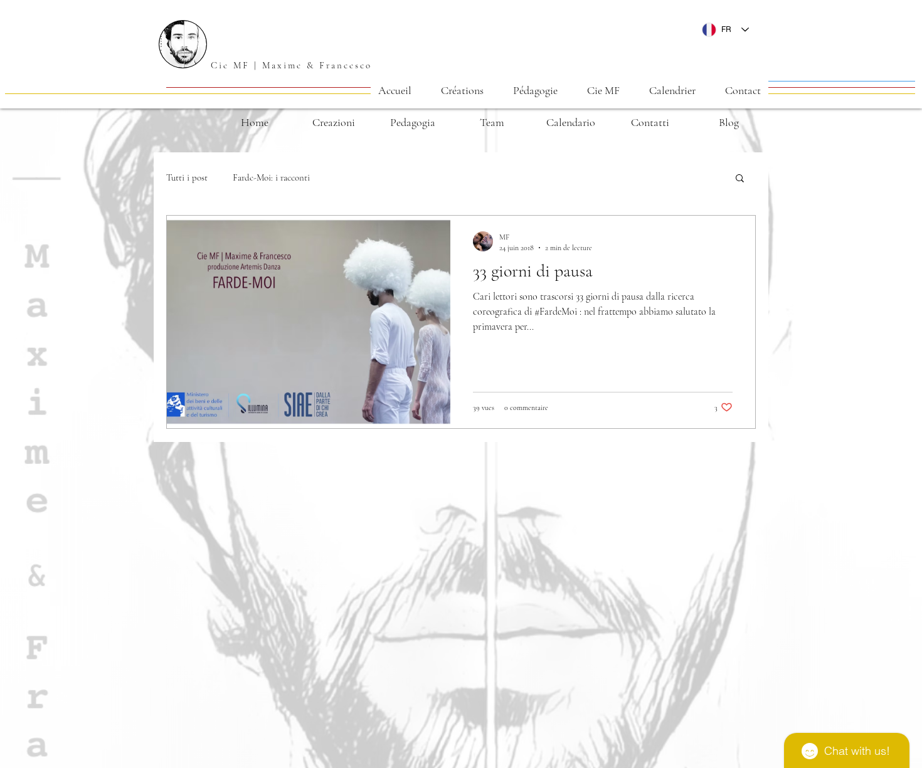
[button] (461, 90)
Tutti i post (187, 177)
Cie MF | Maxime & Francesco (291, 65)
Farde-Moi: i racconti (271, 177)
